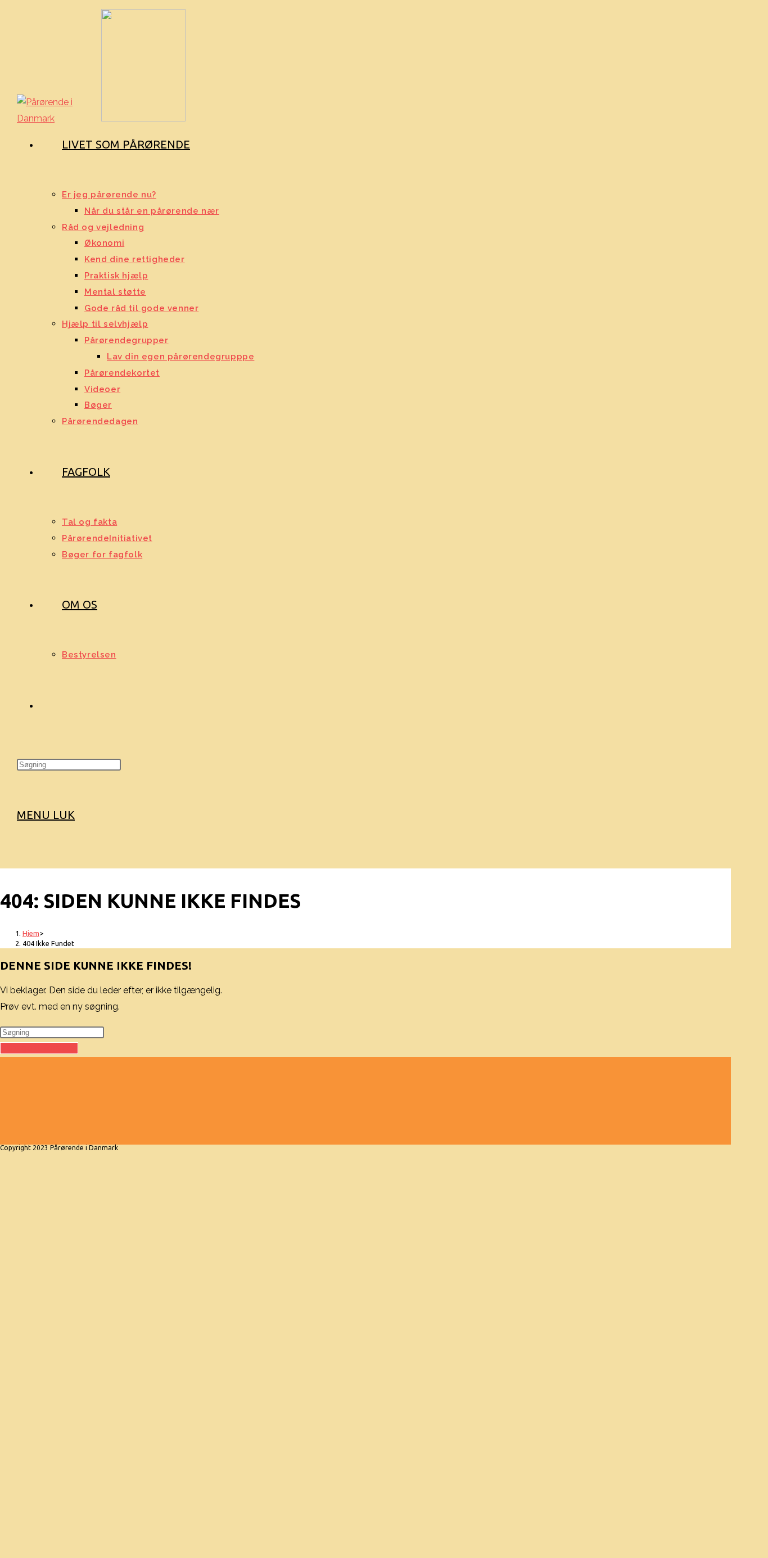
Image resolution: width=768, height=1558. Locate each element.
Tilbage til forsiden (39, 1048)
